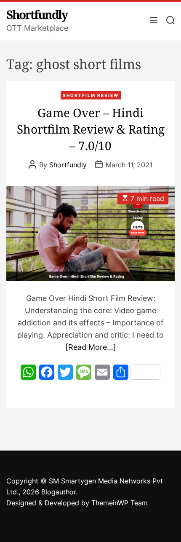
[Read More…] (90, 347)
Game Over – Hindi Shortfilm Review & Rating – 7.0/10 (91, 129)
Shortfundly (36, 14)
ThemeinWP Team (119, 503)
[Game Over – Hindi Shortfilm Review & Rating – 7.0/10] (90, 233)
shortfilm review (91, 95)
